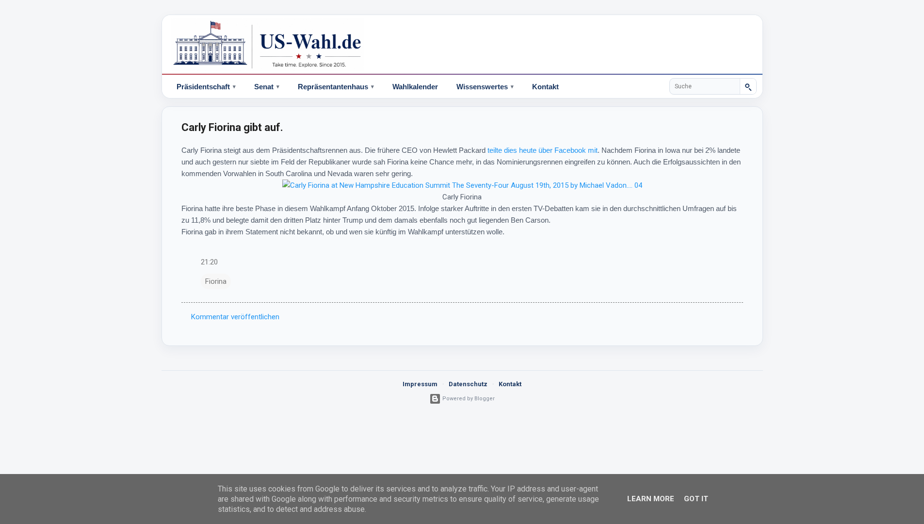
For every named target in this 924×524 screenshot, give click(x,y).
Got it (696, 498)
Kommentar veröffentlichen (235, 316)
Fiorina (216, 281)
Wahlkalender (415, 86)
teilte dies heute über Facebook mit (542, 150)
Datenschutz (468, 384)
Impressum (420, 384)
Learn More (650, 498)
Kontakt (545, 86)
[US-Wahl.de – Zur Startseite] (462, 44)
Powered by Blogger (468, 398)
